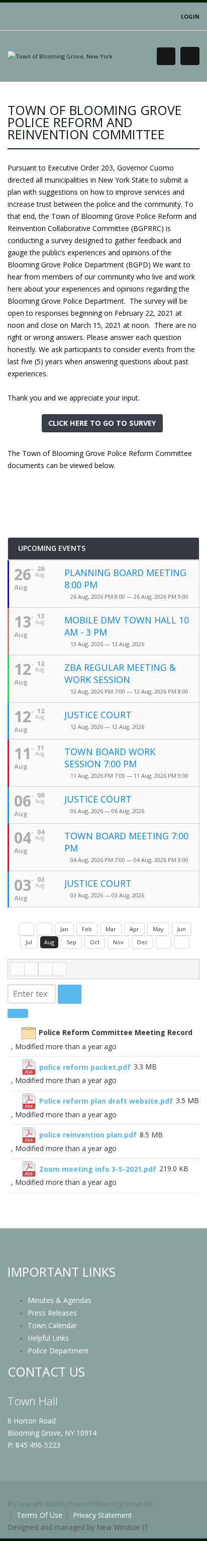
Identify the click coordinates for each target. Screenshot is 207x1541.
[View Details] (15, 1033)
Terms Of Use (39, 1515)
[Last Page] (59, 969)
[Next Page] (45, 969)
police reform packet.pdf (85, 1067)
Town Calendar (52, 1325)
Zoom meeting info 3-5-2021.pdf (97, 1169)
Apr (134, 929)
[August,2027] (181, 942)
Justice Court (98, 715)
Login (190, 16)
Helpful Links (48, 1338)
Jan (64, 929)
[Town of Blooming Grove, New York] (60, 56)
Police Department (58, 1350)
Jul (29, 942)
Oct (94, 942)
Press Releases (52, 1313)
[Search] (69, 994)
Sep (71, 942)
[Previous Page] (31, 969)
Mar (111, 929)
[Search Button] (166, 56)
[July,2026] (44, 929)
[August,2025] (26, 929)
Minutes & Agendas (59, 1300)
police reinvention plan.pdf (88, 1134)
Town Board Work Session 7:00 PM (109, 758)
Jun (181, 929)
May (158, 929)
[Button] (189, 56)
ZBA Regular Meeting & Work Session (120, 673)
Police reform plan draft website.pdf (106, 1101)
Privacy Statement (102, 1515)
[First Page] (17, 969)
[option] (105, 1039)
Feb (87, 929)
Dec (142, 942)
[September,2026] (163, 942)
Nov (118, 942)
